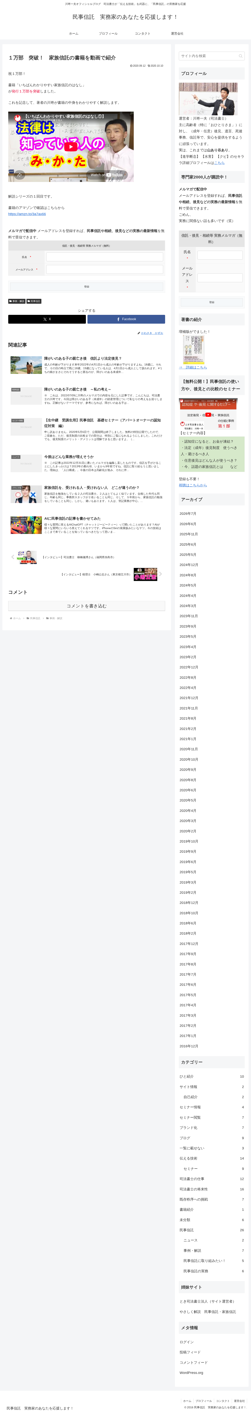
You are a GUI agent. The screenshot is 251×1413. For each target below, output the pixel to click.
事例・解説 (18, 301)
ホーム (187, 1400)
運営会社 (239, 1400)
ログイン (187, 1342)
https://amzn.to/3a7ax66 (27, 214)
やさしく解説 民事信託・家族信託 (208, 1312)
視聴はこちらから (193, 485)
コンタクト (223, 1400)
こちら (219, 163)
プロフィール (204, 1400)
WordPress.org (191, 1373)
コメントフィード (194, 1363)
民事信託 (35, 301)
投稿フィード (190, 1352)
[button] (240, 56)
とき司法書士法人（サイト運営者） (208, 1301)
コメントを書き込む (87, 606)
